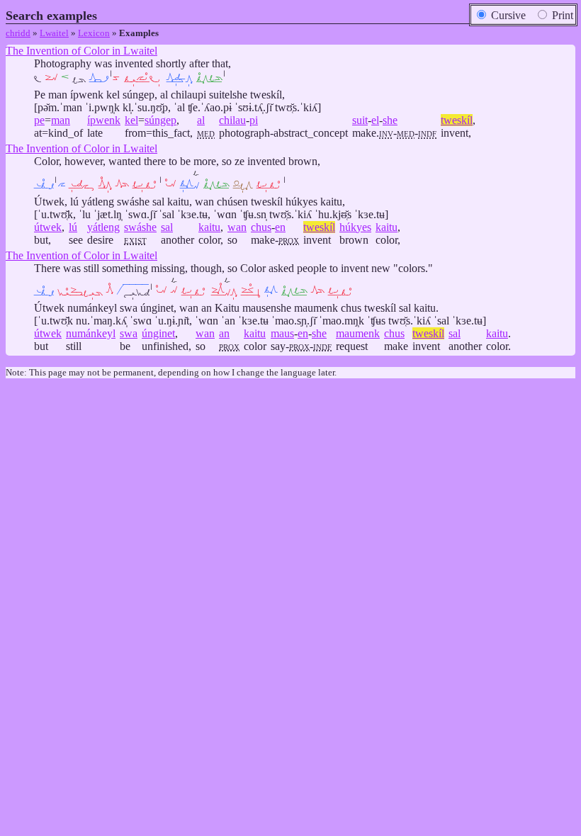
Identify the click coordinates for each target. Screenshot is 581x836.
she (390, 120)
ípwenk (103, 120)
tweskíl (457, 120)
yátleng (103, 227)
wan (237, 227)
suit (360, 120)
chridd (18, 33)
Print (561, 15)
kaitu (209, 227)
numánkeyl (90, 333)
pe (39, 120)
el (375, 120)
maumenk (358, 333)
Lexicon (94, 33)
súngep (160, 120)
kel (131, 120)
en (280, 227)
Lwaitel (54, 33)
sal (167, 227)
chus (261, 227)
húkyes (355, 227)
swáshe (140, 227)
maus (282, 333)
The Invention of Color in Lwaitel (81, 51)
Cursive (507, 15)
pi (253, 120)
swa (128, 333)
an (224, 333)
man (60, 120)
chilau (232, 120)
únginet (158, 333)
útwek (48, 227)
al (201, 120)
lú (73, 227)
